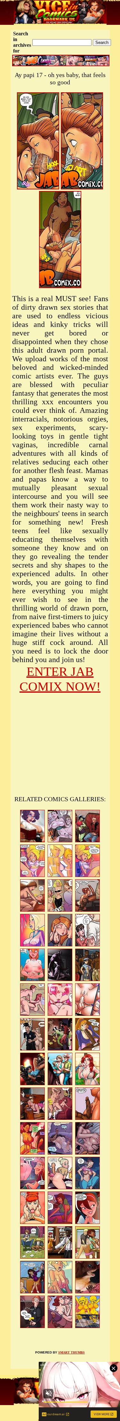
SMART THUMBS (71, 1352)
